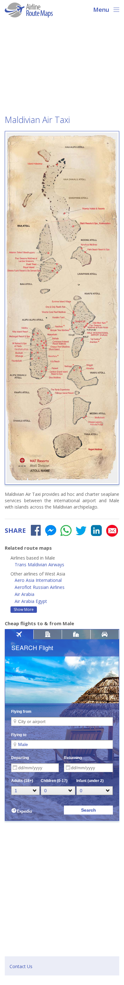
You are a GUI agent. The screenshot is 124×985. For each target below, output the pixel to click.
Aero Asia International (38, 580)
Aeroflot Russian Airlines (40, 587)
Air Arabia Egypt (31, 601)
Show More (24, 609)
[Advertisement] (62, 68)
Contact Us (21, 966)
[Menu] (114, 9)
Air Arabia (24, 594)
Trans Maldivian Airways (39, 564)
